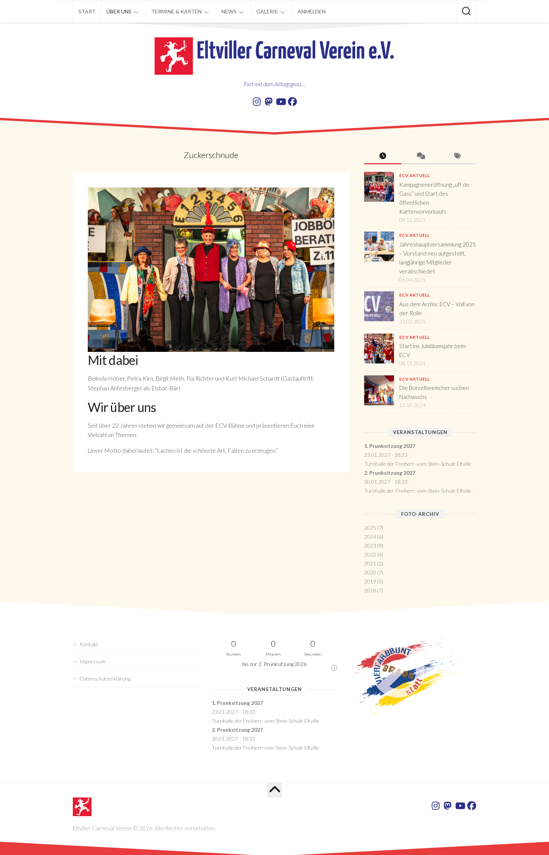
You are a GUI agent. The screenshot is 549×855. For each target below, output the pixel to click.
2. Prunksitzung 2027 (389, 473)
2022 (370, 554)
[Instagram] (256, 101)
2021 (370, 563)
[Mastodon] (268, 101)
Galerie (267, 11)
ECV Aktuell (414, 175)
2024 (370, 536)
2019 (370, 581)
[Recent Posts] (382, 156)
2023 (370, 545)
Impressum (92, 661)
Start (87, 11)
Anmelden (312, 11)
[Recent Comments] (420, 156)
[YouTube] (280, 101)
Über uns (118, 11)
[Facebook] (292, 101)
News (228, 11)
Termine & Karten (176, 11)
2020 (370, 572)
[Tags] (457, 156)
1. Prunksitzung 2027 (389, 446)
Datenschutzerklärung (105, 678)
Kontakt (89, 644)
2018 (370, 590)
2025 (370, 527)
